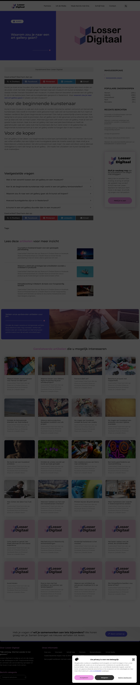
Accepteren (84, 678)
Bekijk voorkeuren (125, 678)
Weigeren (104, 678)
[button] (133, 659)
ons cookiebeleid (95, 671)
